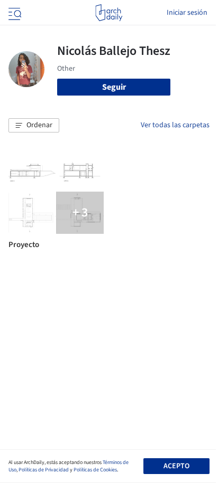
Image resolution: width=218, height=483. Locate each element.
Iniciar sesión (187, 12)
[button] (33, 125)
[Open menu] (13, 12)
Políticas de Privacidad (44, 469)
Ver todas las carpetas (175, 125)
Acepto (176, 466)
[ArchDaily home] (108, 12)
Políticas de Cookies (95, 469)
